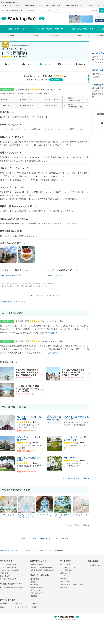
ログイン (63, 579)
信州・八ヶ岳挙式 (36, 587)
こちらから (35, 286)
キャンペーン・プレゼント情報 (71, 584)
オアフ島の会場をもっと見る (74, 478)
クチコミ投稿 (28, 10)
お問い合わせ (65, 573)
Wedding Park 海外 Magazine (41, 567)
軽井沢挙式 (34, 585)
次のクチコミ (52, 295)
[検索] (58, 10)
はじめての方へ (66, 564)
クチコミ (46, 64)
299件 (23, 57)
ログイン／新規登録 (10, 10)
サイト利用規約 (66, 570)
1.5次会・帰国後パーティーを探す (12, 587)
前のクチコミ (37, 295)
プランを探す (5, 573)
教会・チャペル (24, 45)
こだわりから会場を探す (9, 567)
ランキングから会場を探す (10, 570)
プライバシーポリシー (68, 567)
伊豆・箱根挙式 (36, 593)
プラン (64, 64)
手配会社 (82, 64)
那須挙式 (33, 582)
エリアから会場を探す (8, 564)
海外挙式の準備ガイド (38, 564)
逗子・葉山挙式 (36, 590)
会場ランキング (55, 35)
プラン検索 (77, 35)
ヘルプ (62, 576)
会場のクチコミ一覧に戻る (13, 302)
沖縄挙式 (33, 596)
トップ (11, 64)
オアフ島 (13, 45)
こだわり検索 (33, 35)
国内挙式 (95, 10)
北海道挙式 (34, 579)
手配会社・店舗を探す (8, 579)
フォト (28, 64)
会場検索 (11, 35)
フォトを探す (5, 576)
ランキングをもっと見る (76, 525)
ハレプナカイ (70, 458)
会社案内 (63, 587)
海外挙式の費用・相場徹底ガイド (42, 570)
